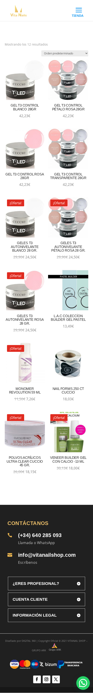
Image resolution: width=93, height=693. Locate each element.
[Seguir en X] (56, 679)
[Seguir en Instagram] (46, 679)
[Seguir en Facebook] (37, 679)
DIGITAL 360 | (30, 640)
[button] (83, 683)
